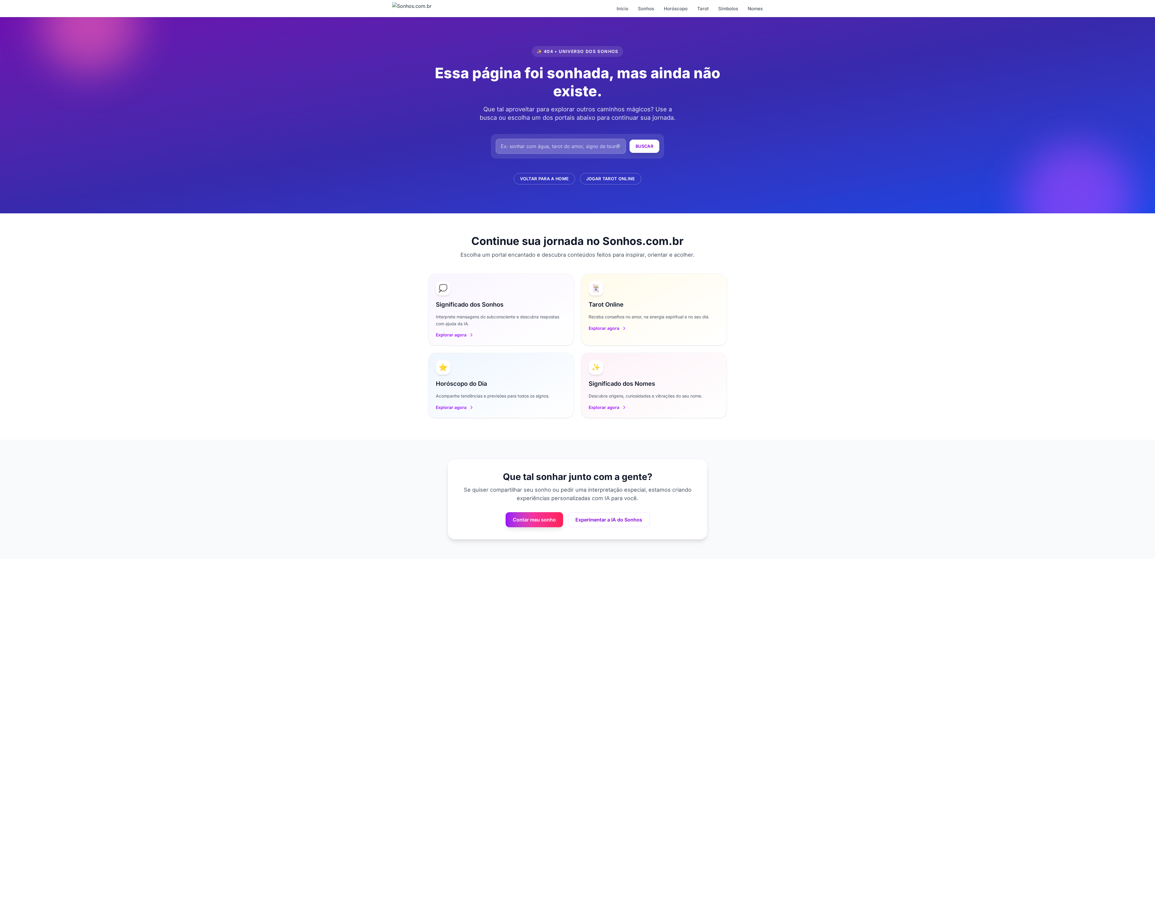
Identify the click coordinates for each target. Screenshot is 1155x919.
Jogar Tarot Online (610, 178)
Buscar (644, 146)
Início (622, 8)
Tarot (703, 8)
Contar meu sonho (534, 520)
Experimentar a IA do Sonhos (608, 520)
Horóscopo (676, 8)
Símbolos (728, 8)
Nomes (755, 8)
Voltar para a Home (544, 178)
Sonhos (646, 8)
